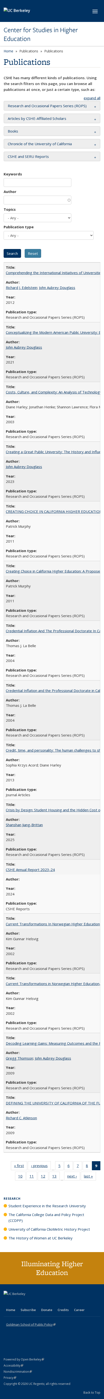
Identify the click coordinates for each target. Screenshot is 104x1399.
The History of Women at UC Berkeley (40, 1238)
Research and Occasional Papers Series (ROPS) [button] (47, 105)
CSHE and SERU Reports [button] (28, 156)
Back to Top (91, 1392)
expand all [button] (92, 98)
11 (33, 1177)
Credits (63, 1310)
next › (73, 1177)
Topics (10, 209)
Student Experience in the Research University (47, 1205)
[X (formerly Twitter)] (8, 1302)
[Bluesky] (46, 1302)
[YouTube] (27, 1302)
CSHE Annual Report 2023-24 (30, 869)
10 (22, 1177)
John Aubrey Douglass (57, 287)
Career (79, 1310)
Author (10, 191)
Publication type (19, 226)
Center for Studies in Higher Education (41, 34)
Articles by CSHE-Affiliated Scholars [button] (37, 118)
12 (44, 1177)
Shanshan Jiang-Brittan (24, 824)
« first (20, 1166)
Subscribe (28, 1310)
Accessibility (13, 1365)
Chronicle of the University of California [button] (40, 143)
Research (12, 1199)
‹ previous (41, 1166)
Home (8, 51)
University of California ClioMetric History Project (49, 1229)
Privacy (10, 1378)
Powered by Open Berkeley (24, 1359)
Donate (46, 1310)
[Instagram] (36, 1302)
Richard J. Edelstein (21, 287)
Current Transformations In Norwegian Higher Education (53, 923)
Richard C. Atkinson (21, 1117)
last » (90, 1177)
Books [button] (13, 131)
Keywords (13, 174)
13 (56, 1177)
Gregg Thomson (19, 1058)
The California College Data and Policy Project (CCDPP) (46, 1217)
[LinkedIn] (17, 1302)
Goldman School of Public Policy (31, 1324)
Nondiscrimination (18, 1372)
